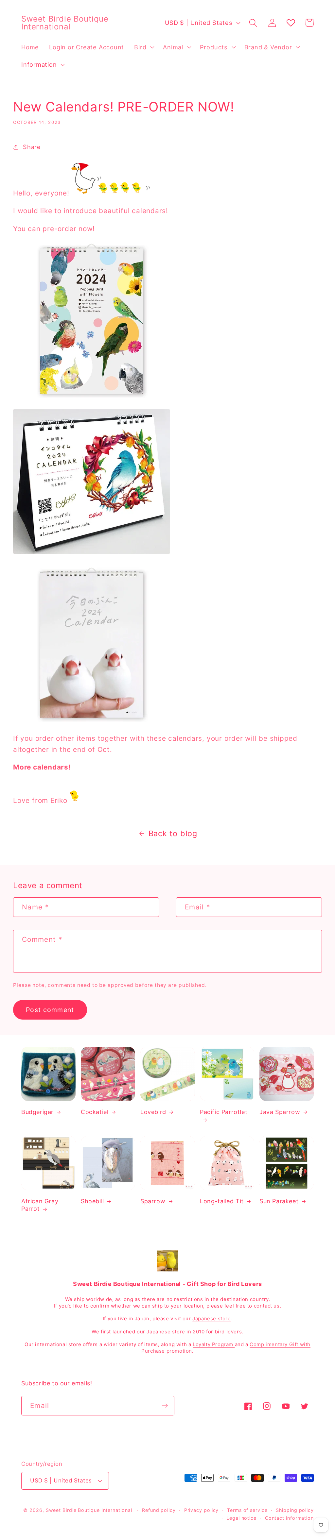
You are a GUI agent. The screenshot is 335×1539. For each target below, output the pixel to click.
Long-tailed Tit (222, 1201)
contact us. (267, 1306)
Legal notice (241, 1518)
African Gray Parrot (39, 1205)
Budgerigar (37, 1111)
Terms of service (247, 1510)
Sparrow (152, 1201)
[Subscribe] (164, 1406)
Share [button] (32, 146)
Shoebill (92, 1201)
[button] (143, 47)
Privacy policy (201, 1510)
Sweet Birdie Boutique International (89, 1510)
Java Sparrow (279, 1111)
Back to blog (173, 833)
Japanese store (211, 1318)
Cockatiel (94, 1111)
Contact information (289, 1518)
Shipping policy (295, 1510)
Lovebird (153, 1111)
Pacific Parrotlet (223, 1111)
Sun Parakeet (278, 1201)
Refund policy (159, 1510)
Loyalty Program (214, 1344)
